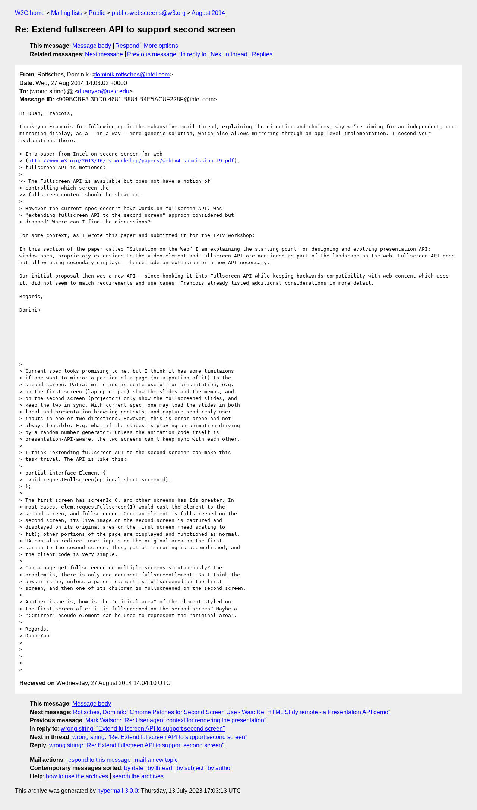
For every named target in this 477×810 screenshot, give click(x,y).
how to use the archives (77, 776)
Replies (262, 54)
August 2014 (208, 13)
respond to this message (98, 760)
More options (161, 46)
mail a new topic (156, 760)
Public (97, 13)
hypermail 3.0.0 (117, 791)
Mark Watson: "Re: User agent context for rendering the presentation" (175, 720)
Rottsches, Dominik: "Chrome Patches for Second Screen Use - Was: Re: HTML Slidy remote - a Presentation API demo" (232, 712)
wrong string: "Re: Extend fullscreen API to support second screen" (159, 737)
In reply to (193, 54)
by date (133, 768)
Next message (104, 54)
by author (220, 768)
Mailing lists (66, 13)
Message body (91, 46)
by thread (160, 768)
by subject (190, 768)
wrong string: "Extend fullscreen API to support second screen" (143, 728)
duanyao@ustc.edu (103, 91)
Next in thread (229, 54)
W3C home (30, 13)
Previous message (151, 54)
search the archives (138, 776)
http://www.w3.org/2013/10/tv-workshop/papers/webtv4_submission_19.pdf (131, 160)
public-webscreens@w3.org (149, 13)
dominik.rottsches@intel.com (132, 74)
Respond (127, 46)
